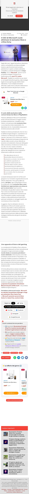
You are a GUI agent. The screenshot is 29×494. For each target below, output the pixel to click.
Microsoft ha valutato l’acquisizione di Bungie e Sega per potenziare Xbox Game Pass (14, 292)
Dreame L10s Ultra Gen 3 (17, 99)
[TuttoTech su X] (13, 303)
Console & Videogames (8, 35)
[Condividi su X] (22, 357)
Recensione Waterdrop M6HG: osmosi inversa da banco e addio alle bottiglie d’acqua (17, 450)
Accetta (19, 15)
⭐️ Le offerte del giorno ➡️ (12, 366)
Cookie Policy (11, 490)
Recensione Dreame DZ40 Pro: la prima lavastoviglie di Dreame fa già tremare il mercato (15, 328)
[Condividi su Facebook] (26, 357)
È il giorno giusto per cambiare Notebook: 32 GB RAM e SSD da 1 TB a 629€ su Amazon (17, 464)
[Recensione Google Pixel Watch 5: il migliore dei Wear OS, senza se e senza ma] (5, 457)
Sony (2, 139)
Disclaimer (18, 490)
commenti (24, 35)
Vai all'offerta (15, 104)
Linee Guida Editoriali (17, 489)
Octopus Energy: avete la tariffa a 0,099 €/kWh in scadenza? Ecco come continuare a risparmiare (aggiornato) (17, 442)
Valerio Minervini (7, 33)
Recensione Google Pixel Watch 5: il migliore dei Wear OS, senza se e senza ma (17, 457)
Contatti (9, 489)
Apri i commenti (6, 357)
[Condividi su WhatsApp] (22, 108)
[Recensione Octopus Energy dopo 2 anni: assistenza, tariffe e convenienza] (5, 471)
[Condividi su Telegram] (25, 108)
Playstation (14, 352)
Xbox (20, 352)
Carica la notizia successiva (14, 400)
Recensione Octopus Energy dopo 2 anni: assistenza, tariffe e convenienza (15, 472)
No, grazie (10, 15)
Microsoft (14, 72)
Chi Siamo (3, 489)
